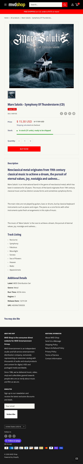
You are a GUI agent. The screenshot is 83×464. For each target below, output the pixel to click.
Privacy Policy (50, 351)
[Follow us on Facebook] (5, 436)
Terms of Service (52, 355)
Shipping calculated (24, 125)
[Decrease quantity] (19, 141)
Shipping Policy (51, 344)
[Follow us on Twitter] (9, 436)
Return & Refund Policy (54, 348)
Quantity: (11, 141)
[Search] (64, 4)
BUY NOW (24, 149)
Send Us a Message (53, 341)
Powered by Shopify (11, 457)
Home (6, 18)
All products (15, 18)
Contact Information (53, 358)
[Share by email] (73, 113)
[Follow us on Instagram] (14, 436)
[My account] (72, 4)
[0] (77, 4)
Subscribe (11, 414)
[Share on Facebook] (61, 113)
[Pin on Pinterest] (65, 113)
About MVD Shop (52, 337)
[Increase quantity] (30, 141)
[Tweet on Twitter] (69, 113)
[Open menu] (5, 4)
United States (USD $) (13, 427)
